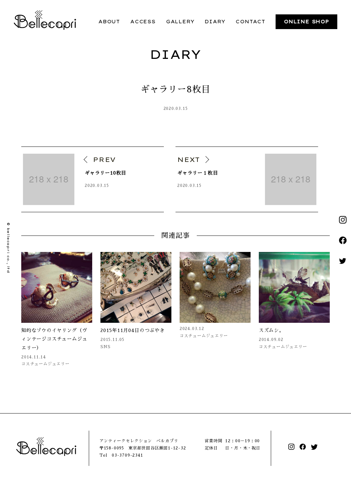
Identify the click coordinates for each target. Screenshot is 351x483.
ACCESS (143, 21)
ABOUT (109, 21)
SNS (105, 347)
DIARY (215, 21)
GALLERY (180, 21)
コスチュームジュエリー (45, 364)
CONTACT (250, 21)
